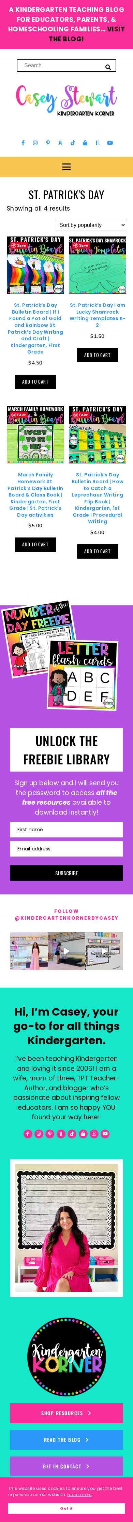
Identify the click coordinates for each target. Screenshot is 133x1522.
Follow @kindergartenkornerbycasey (67, 914)
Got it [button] (66, 1508)
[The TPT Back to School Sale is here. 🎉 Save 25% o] (104, 951)
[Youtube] (110, 143)
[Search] (108, 67)
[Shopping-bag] (85, 143)
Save (21, 245)
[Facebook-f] (23, 143)
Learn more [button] (79, 1494)
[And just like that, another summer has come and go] (66, 951)
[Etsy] (97, 143)
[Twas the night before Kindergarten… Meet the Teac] (29, 951)
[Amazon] (60, 143)
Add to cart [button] (35, 381)
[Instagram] (35, 143)
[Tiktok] (73, 143)
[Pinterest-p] (48, 143)
